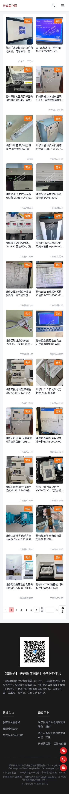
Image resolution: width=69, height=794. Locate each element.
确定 (62, 609)
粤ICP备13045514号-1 (36, 779)
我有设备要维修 (11, 722)
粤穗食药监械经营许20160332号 (41, 776)
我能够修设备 (10, 728)
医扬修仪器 (60, 743)
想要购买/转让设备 (13, 735)
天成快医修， (45, 743)
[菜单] (62, 5)
